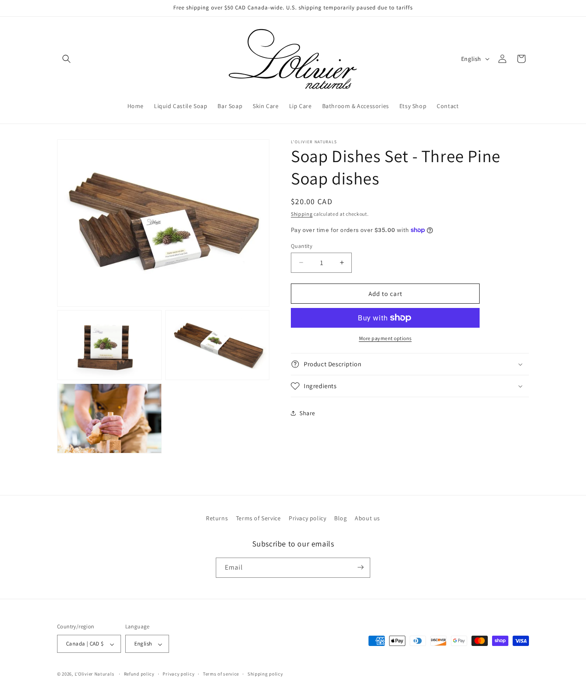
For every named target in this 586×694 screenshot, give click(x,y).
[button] (66, 58)
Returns (217, 518)
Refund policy (139, 674)
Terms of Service (258, 518)
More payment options (385, 338)
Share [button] (307, 412)
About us (367, 518)
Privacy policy (307, 518)
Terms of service (221, 674)
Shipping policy (265, 674)
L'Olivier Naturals (95, 674)
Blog (340, 518)
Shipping (302, 214)
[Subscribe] (360, 567)
